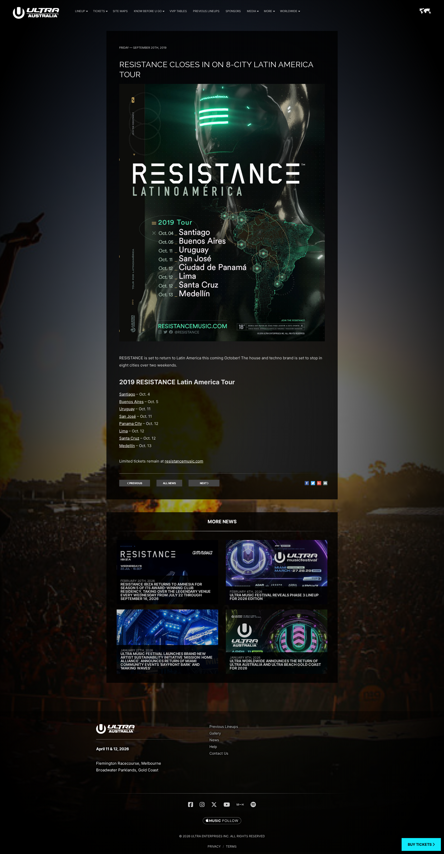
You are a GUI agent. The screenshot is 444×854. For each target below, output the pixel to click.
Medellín (127, 445)
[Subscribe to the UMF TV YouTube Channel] (227, 804)
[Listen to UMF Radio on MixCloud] (240, 804)
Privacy (214, 846)
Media (251, 11)
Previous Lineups (206, 11)
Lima (123, 431)
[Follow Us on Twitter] (214, 804)
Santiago (127, 394)
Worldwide (288, 11)
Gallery (215, 733)
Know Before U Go (148, 11)
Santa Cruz (129, 438)
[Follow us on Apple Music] (222, 821)
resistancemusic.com (184, 461)
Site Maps (120, 11)
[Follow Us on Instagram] (202, 804)
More (268, 11)
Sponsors (233, 11)
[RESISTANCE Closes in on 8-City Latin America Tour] (222, 339)
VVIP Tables (178, 11)
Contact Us (218, 753)
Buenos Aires (131, 401)
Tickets (99, 11)
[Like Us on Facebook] (191, 804)
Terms (231, 846)
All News (169, 483)
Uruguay (127, 408)
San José (127, 416)
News (214, 740)
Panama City (130, 423)
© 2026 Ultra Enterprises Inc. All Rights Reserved (222, 836)
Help (213, 746)
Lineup (80, 11)
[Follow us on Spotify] (253, 804)
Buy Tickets (420, 844)
